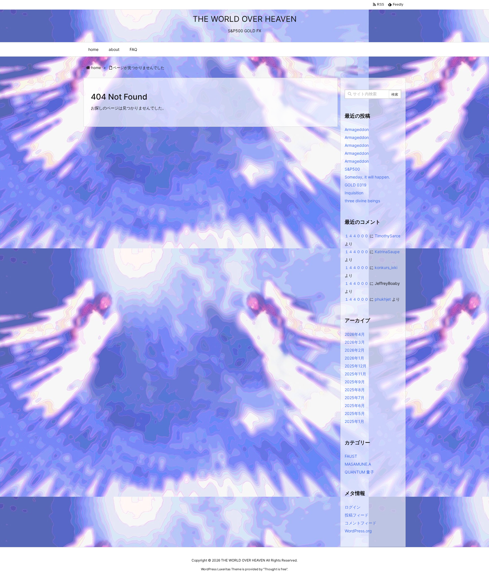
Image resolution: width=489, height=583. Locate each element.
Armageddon (357, 129)
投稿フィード (356, 515)
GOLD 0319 (355, 184)
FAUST (351, 456)
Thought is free (275, 569)
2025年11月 (355, 373)
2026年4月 (355, 334)
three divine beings (362, 200)
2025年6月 (355, 405)
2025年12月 (355, 365)
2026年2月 (354, 350)
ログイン (353, 507)
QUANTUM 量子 (359, 472)
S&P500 (352, 169)
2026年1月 (354, 358)
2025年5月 (355, 413)
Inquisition (354, 192)
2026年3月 (355, 342)
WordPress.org (358, 530)
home (96, 67)
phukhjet (383, 299)
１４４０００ (356, 235)
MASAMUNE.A (358, 464)
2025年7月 (354, 397)
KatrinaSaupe (387, 251)
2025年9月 (355, 381)
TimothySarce (387, 235)
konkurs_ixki (386, 267)
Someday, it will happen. (367, 177)
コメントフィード (360, 522)
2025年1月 (354, 421)
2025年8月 (355, 389)
